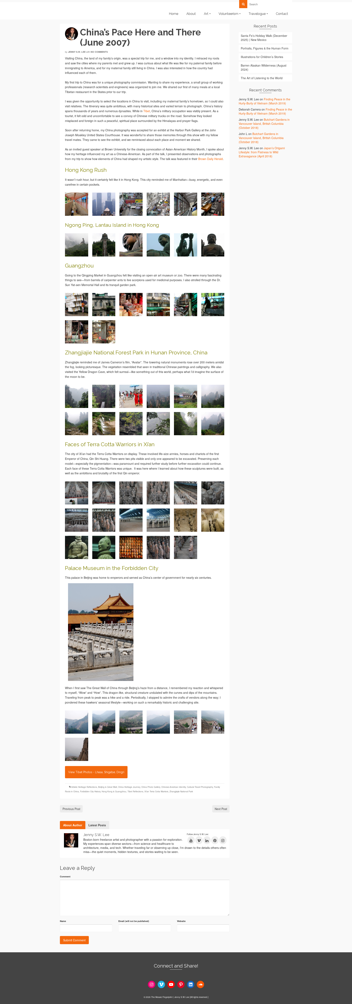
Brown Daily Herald (210, 159)
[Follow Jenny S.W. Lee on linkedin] (207, 840)
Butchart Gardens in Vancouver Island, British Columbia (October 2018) (264, 123)
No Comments (99, 51)
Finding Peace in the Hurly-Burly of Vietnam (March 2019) (264, 101)
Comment (65, 876)
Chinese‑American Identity (173, 787)
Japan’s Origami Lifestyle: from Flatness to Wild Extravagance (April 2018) (262, 152)
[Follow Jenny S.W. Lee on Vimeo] (199, 840)
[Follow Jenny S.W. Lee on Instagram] (223, 840)
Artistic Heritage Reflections (84, 787)
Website (181, 921)
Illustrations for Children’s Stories (262, 57)
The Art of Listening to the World (262, 78)
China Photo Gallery (150, 787)
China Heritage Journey (129, 787)
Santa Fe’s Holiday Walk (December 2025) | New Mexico (264, 38)
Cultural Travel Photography (200, 787)
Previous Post (71, 809)
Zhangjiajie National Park (181, 791)
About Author (72, 825)
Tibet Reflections (135, 791)
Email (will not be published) (133, 921)
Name (63, 921)
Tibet (146, 111)
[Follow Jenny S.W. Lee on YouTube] (191, 840)
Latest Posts (97, 825)
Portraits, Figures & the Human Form (264, 48)
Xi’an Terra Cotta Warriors (156, 791)
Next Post (221, 809)
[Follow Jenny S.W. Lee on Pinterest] (215, 840)
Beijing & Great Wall (107, 787)
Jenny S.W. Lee (77, 51)
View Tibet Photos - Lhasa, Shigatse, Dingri (96, 772)
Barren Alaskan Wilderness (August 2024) (263, 67)
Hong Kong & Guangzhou (114, 791)
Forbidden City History (90, 791)
